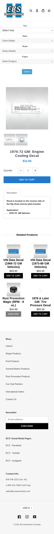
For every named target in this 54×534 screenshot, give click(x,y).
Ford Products (12, 361)
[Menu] (49, 10)
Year (25, 26)
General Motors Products (18, 369)
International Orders (15, 391)
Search (27, 72)
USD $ (26, 508)
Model (24, 46)
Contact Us (11, 399)
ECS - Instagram (14, 460)
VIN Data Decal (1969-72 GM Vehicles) (13, 263)
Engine (25, 57)
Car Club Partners (14, 384)
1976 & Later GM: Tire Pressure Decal (40, 302)
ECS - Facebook (13, 445)
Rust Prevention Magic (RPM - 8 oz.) (13, 302)
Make (25, 36)
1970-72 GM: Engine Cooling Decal (27, 154)
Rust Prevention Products (18, 376)
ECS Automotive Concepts (30, 525)
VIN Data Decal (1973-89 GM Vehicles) (40, 263)
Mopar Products (13, 353)
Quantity (8, 170)
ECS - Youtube (13, 453)
